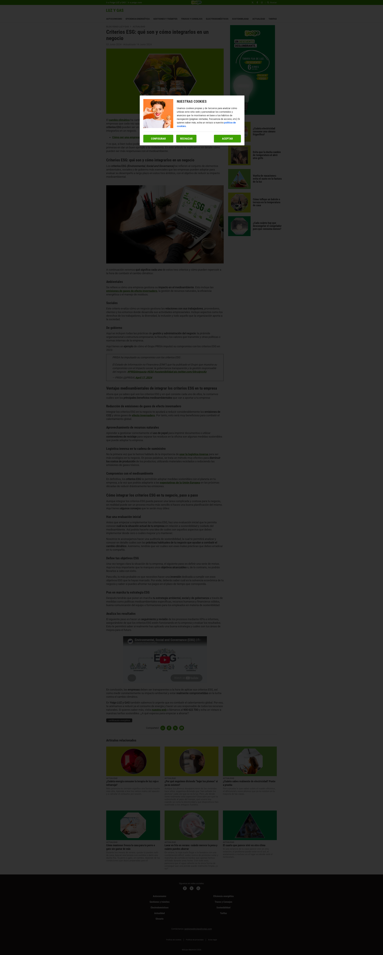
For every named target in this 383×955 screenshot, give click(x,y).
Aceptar (227, 138)
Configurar (158, 138)
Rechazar (186, 138)
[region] (192, 120)
